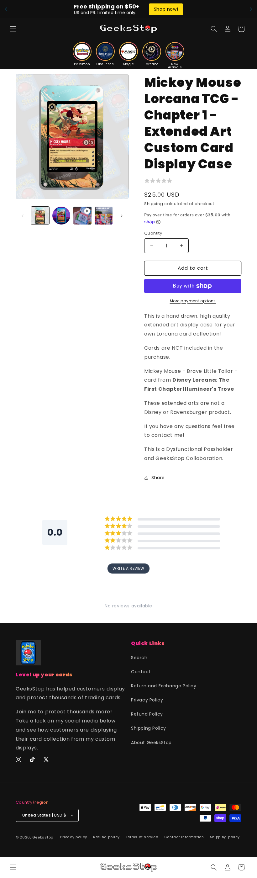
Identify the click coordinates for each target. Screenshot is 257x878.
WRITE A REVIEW (128, 568)
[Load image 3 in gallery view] (104, 216)
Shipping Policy (148, 728)
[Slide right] (121, 216)
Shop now (182, 9)
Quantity (153, 233)
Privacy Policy (147, 700)
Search (139, 657)
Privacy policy (73, 836)
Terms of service (142, 836)
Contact (141, 672)
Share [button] (158, 477)
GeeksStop (42, 837)
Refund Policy (147, 714)
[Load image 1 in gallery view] (40, 216)
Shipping (153, 203)
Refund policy (106, 836)
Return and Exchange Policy (164, 686)
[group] (82, 54)
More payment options (193, 301)
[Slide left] (22, 216)
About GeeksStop (151, 742)
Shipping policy (225, 836)
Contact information (184, 836)
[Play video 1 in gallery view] (82, 216)
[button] (13, 29)
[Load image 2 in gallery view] (61, 216)
